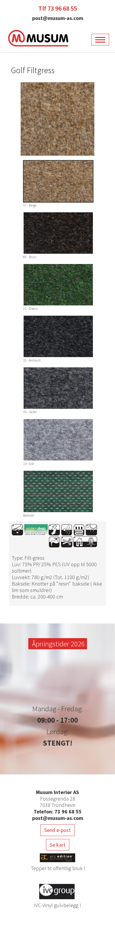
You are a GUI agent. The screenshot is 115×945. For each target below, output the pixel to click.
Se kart (57, 844)
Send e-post (57, 830)
